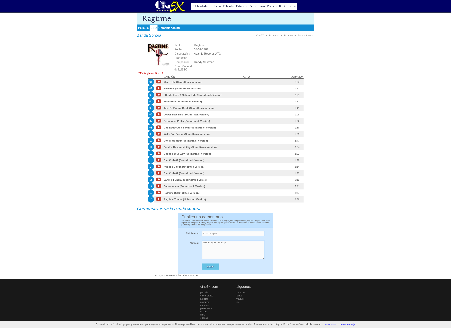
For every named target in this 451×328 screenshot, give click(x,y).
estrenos (204, 305)
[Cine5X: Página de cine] (170, 6)
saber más (330, 324)
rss (238, 302)
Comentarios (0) (169, 27)
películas (204, 302)
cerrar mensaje (347, 324)
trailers (203, 311)
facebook (241, 292)
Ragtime (288, 35)
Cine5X (260, 35)
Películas (228, 6)
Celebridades (200, 6)
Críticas (291, 6)
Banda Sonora (305, 35)
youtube (240, 299)
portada (204, 292)
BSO (282, 6)
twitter (239, 295)
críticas (204, 318)
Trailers (272, 6)
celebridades (206, 295)
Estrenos (242, 6)
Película (143, 27)
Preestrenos (257, 6)
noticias (204, 299)
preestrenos (206, 308)
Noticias (215, 6)
